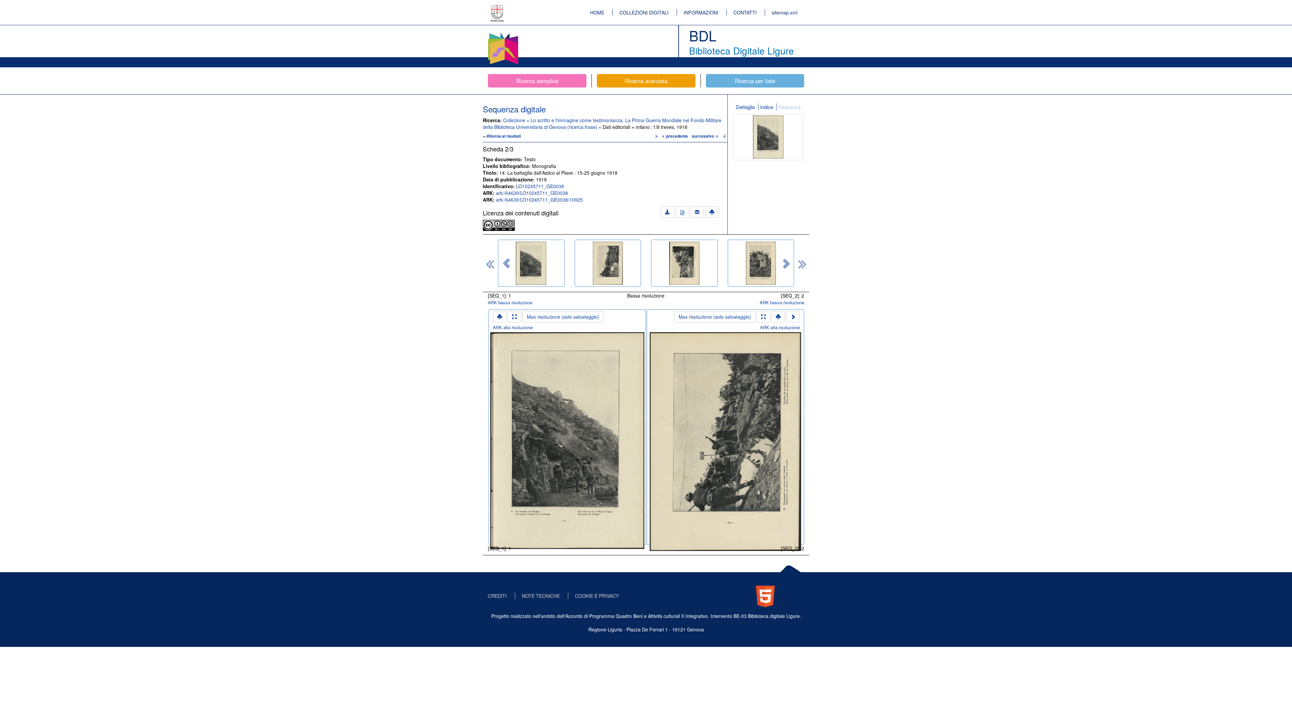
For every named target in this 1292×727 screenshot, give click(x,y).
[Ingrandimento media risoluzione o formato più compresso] (514, 316)
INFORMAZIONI (701, 12)
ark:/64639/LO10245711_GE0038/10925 (539, 199)
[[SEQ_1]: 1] (531, 263)
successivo (703, 136)
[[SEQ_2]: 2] (608, 263)
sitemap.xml (784, 12)
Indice (766, 106)
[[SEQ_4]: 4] (761, 263)
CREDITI (497, 595)
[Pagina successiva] (793, 316)
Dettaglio (745, 106)
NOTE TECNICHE (541, 595)
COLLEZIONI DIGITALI (644, 12)
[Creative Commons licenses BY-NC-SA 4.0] (499, 224)
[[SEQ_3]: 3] (684, 263)
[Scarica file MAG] (682, 212)
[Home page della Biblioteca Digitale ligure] (503, 33)
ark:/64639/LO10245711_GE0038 (532, 192)
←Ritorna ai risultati (502, 136)
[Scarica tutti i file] (667, 212)
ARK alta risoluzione (513, 327)
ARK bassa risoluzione (510, 302)
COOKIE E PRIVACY (597, 595)
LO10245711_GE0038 (540, 186)
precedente (677, 136)
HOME (597, 12)
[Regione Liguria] (497, 8)
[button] (506, 263)
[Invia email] (697, 212)
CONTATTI (745, 12)
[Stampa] (712, 212)
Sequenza (789, 106)
